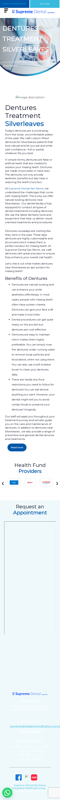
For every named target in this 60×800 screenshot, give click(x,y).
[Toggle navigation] (6, 10)
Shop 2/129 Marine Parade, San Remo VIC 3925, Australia (30, 708)
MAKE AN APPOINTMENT (14, 4)
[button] (7, 793)
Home (6, 61)
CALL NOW (45, 4)
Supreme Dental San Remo (26, 188)
